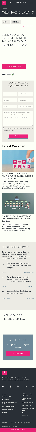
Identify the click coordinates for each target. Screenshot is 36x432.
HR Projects (5, 399)
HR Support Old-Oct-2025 (27, 394)
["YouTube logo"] (26, 386)
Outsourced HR (6, 396)
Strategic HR (28, 26)
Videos (5, 8)
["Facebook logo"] (10, 386)
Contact (4, 412)
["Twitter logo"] (3, 386)
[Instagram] (13, 74)
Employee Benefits (8, 26)
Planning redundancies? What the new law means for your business (16, 219)
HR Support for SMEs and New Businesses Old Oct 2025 (28, 408)
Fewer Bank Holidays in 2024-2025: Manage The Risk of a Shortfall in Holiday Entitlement (19, 279)
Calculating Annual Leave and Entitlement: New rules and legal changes (19, 265)
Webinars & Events (7, 409)
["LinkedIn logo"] (18, 386)
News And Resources (8, 406)
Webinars (15, 22)
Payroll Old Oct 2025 (27, 399)
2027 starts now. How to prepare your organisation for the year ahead (17, 176)
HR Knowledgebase (28, 402)
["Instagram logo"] (33, 386)
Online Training (26, 415)
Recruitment (19, 26)
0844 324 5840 (21, 3)
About (4, 394)
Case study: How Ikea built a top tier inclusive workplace (19, 292)
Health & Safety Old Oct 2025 (9, 403)
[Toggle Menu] (32, 3)
